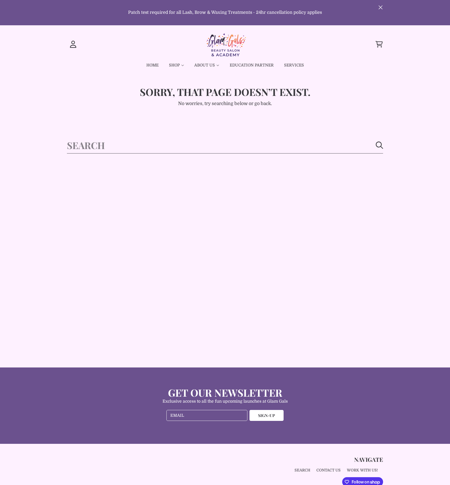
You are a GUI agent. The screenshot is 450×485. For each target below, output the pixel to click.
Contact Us (328, 470)
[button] (379, 44)
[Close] (380, 7)
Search (302, 470)
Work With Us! (362, 470)
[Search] (379, 145)
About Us (205, 65)
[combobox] (225, 145)
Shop (175, 65)
